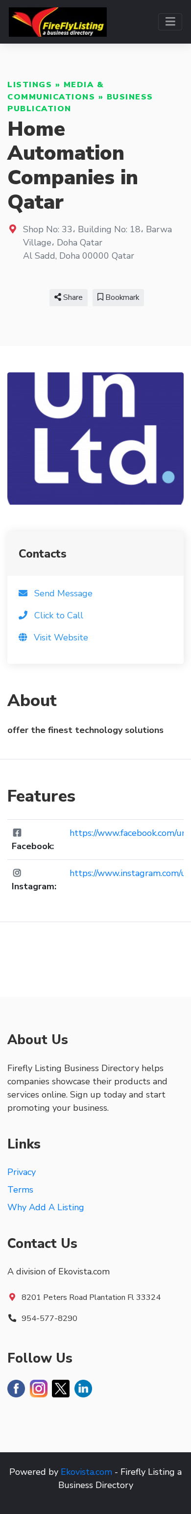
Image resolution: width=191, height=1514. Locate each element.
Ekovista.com (86, 1472)
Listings (29, 84)
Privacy (21, 1172)
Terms (20, 1190)
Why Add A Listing (45, 1207)
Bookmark (121, 297)
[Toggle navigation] (170, 21)
